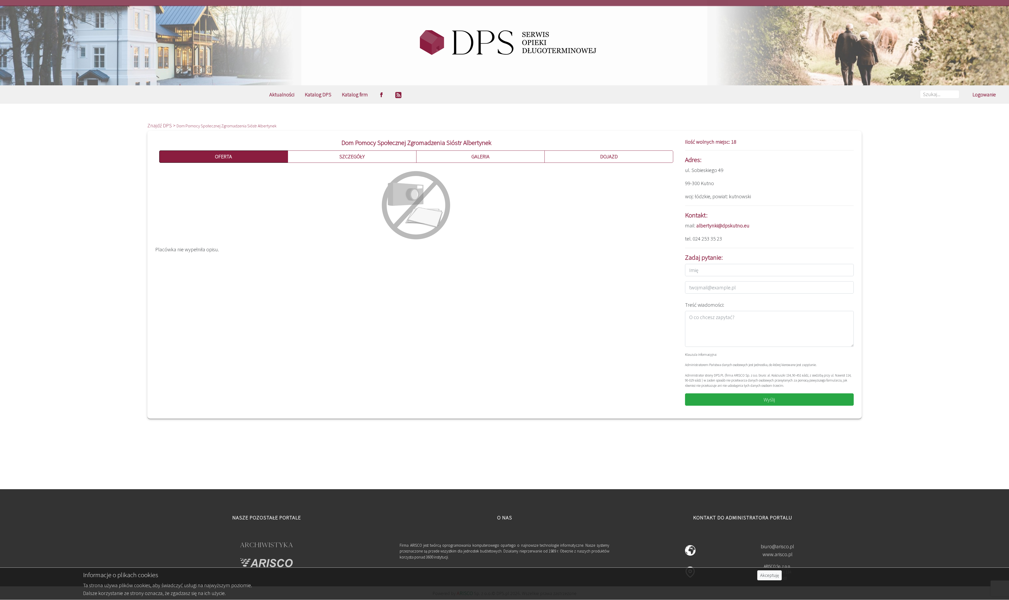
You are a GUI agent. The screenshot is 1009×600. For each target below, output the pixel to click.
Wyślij (769, 399)
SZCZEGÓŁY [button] (352, 156)
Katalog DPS (318, 94)
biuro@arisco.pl (777, 546)
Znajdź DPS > (162, 125)
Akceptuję (769, 575)
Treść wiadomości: (704, 304)
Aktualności (281, 94)
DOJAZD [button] (609, 156)
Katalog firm (355, 94)
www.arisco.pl (777, 554)
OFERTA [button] (223, 156)
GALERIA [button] (480, 156)
